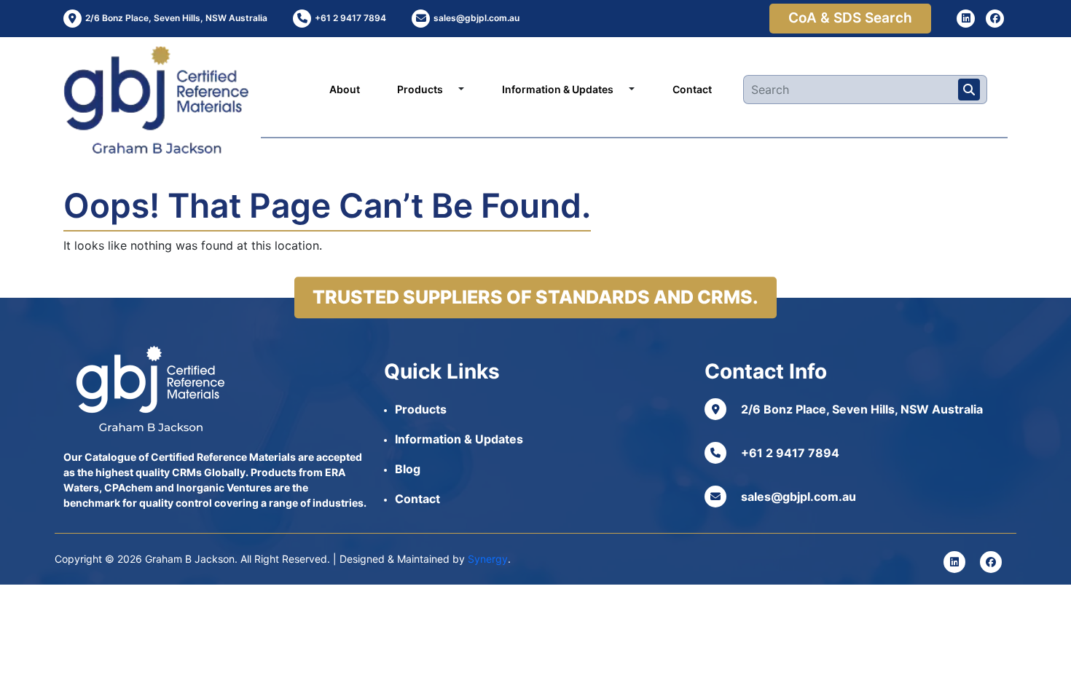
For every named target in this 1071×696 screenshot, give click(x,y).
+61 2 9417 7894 (790, 453)
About (344, 89)
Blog (407, 469)
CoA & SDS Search (850, 17)
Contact (692, 89)
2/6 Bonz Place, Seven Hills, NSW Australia (862, 409)
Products (420, 89)
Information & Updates (557, 89)
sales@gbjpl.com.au (798, 496)
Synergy (488, 559)
